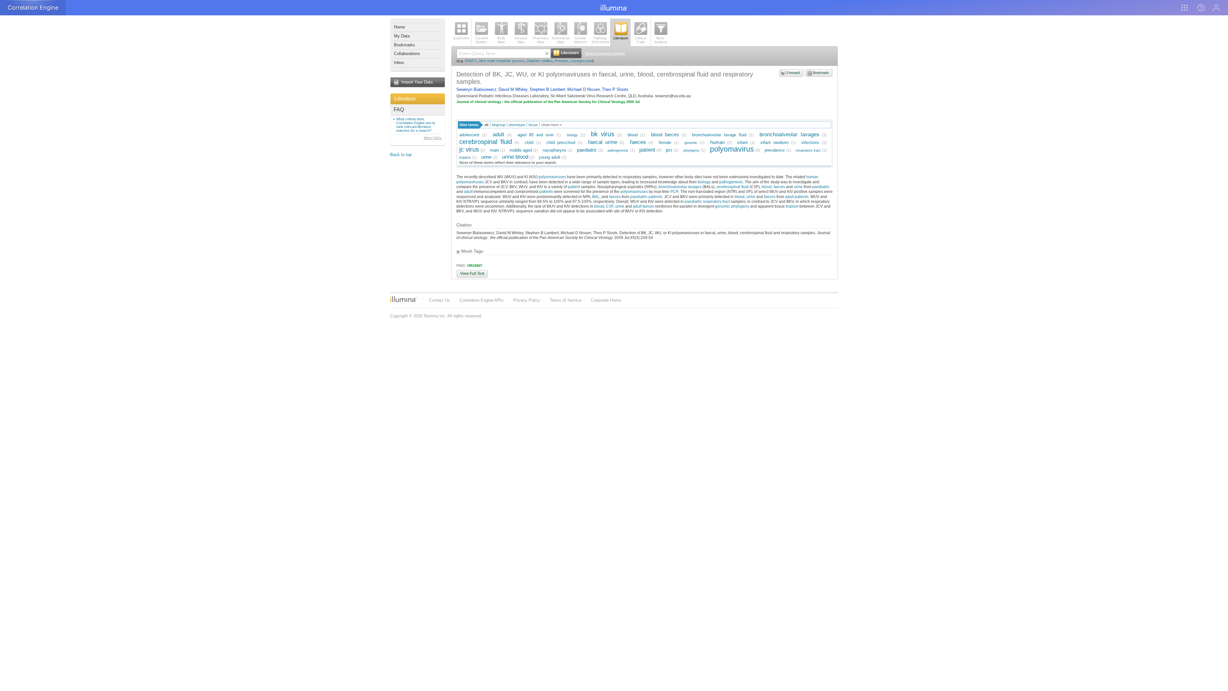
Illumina (403, 299)
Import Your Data (417, 82)
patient (647, 150)
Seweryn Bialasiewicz (476, 89)
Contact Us (439, 300)
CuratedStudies (481, 40)
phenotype (517, 125)
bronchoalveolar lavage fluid (719, 134)
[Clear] (547, 53)
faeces (638, 142)
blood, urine (745, 197)
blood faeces (665, 134)
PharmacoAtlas (541, 40)
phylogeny (691, 150)
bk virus (602, 134)
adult (498, 134)
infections (810, 142)
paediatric (587, 150)
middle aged (520, 150)
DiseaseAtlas (521, 40)
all (486, 125)
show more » (551, 125)
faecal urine (602, 142)
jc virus (469, 149)
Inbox (399, 62)
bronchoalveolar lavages (789, 134)
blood (633, 134)
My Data (402, 36)
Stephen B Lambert (547, 89)
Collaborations (407, 53)
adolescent (469, 134)
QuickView (461, 38)
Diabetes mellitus (540, 61)
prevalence (775, 150)
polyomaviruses (552, 177)
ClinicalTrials (640, 40)
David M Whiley (513, 89)
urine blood (515, 157)
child (529, 142)
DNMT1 (471, 61)
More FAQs (433, 138)
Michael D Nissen (583, 89)
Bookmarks (404, 45)
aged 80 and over (535, 134)
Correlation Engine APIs (482, 300)
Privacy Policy (526, 300)
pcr (669, 150)
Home (399, 27)
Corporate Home (606, 300)
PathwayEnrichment (600, 40)
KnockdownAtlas (561, 40)
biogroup (498, 125)
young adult (549, 157)
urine (486, 157)
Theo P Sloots (615, 89)
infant (742, 142)
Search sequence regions (605, 53)
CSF (609, 206)
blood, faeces (773, 187)
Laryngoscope (581, 61)
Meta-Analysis (660, 40)
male (494, 150)
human (717, 142)
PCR (674, 191)
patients (546, 191)
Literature (405, 98)
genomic (690, 143)
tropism (465, 157)
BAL (596, 197)
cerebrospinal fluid (485, 141)
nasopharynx (554, 150)
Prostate (561, 61)
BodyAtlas (501, 40)
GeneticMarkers (580, 40)
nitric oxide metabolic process (502, 61)
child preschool (560, 142)
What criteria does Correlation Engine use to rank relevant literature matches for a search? (415, 124)
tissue (533, 125)
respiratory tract (808, 150)
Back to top (401, 154)
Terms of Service (565, 300)
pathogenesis (618, 150)
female (665, 142)
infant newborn (774, 142)
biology (572, 135)
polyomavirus (732, 149)
